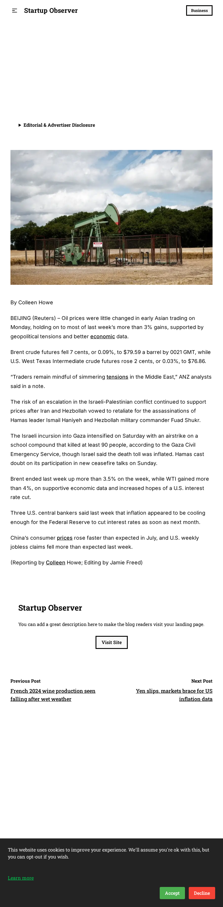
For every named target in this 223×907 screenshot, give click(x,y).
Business (199, 10)
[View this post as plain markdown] (198, 90)
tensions (117, 377)
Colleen (55, 562)
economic (102, 336)
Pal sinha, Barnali (48, 87)
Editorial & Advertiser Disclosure (59, 125)
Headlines (24, 44)
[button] (14, 10)
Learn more (21, 878)
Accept (172, 893)
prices (65, 538)
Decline (202, 893)
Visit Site (112, 642)
